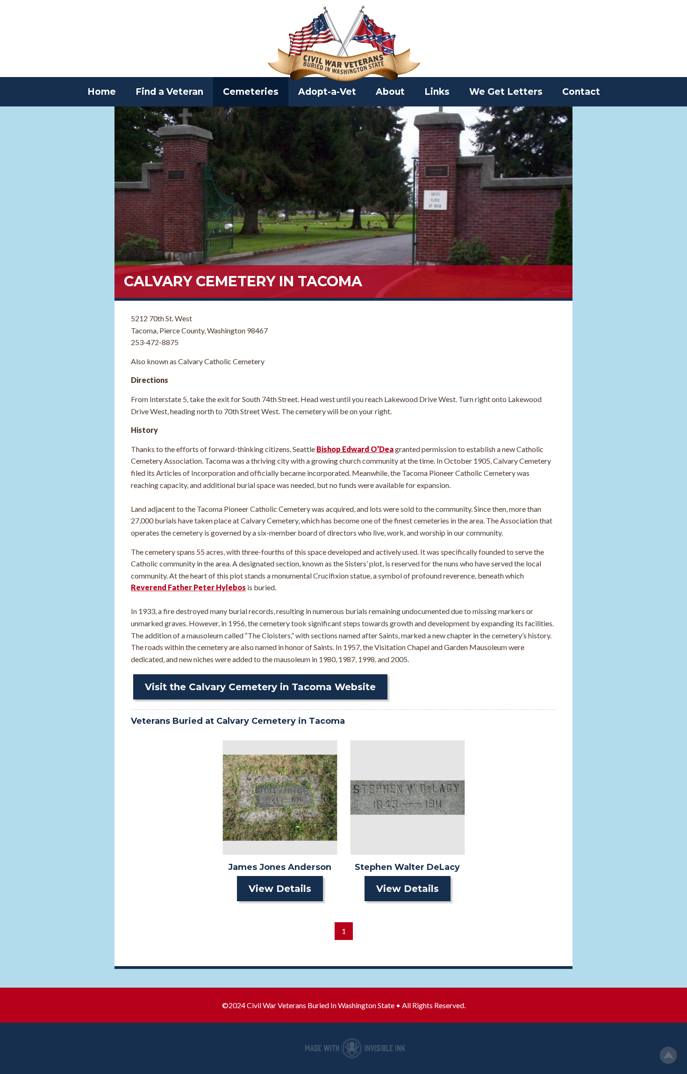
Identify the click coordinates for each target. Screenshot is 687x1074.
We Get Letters (506, 91)
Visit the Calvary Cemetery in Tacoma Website (260, 686)
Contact (581, 91)
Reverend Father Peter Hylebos (188, 587)
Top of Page (668, 1055)
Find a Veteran (169, 91)
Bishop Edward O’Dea (355, 449)
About (390, 91)
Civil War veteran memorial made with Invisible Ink (355, 1048)
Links (437, 91)
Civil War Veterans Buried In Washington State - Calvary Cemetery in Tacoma (343, 44)
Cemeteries (251, 91)
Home (101, 91)
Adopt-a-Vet (327, 91)
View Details (280, 888)
